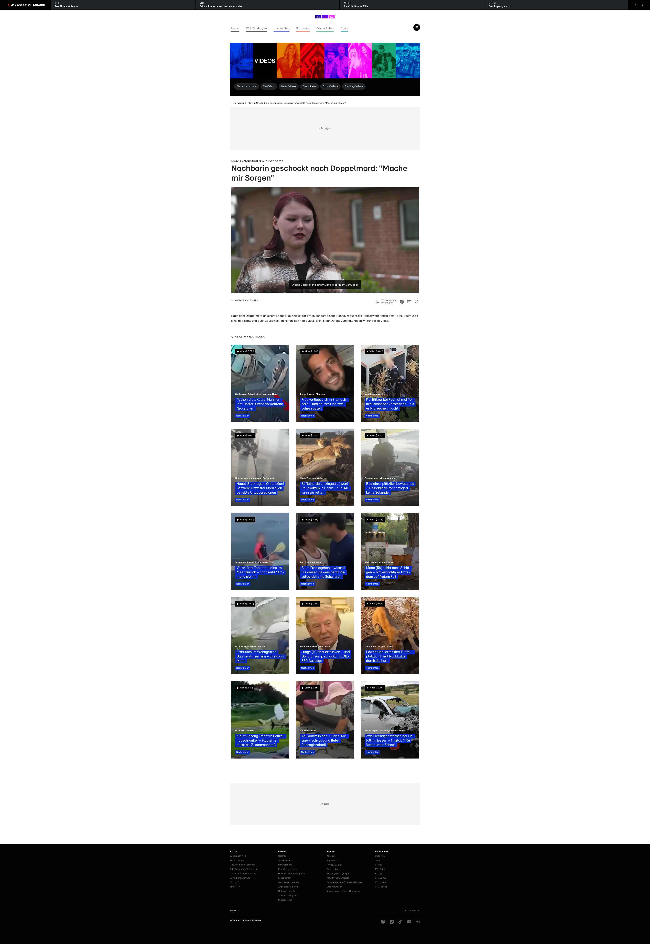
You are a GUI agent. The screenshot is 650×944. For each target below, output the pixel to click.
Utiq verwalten (334, 887)
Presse (378, 865)
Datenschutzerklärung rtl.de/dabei (344, 882)
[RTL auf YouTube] (409, 922)
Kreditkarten (284, 878)
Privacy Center (334, 865)
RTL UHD (234, 882)
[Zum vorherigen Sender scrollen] (635, 5)
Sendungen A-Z (238, 856)
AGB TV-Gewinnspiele (338, 878)
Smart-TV (235, 887)
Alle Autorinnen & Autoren (243, 869)
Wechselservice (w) (288, 882)
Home (233, 911)
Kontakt (331, 856)
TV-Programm (237, 860)
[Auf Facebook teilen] (402, 302)
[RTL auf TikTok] (400, 922)
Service (331, 852)
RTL (232, 103)
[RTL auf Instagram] (392, 922)
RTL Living (380, 882)
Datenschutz (333, 869)
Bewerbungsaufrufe (240, 878)
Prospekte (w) (285, 900)
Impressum (332, 860)
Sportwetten (284, 860)
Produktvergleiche (287, 869)
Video (241, 103)
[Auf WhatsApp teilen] (417, 302)
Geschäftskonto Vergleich (291, 874)
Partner (282, 852)
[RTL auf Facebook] (383, 922)
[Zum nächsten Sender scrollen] (642, 5)
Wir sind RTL (381, 852)
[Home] (325, 16)
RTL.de (233, 852)
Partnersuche (285, 865)
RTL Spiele (380, 869)
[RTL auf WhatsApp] (418, 922)
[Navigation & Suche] (416, 27)
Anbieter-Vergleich (288, 896)
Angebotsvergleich (288, 887)
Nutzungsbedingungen (338, 874)
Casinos (282, 856)
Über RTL (380, 856)
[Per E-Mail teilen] (409, 302)
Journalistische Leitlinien (243, 874)
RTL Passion (381, 887)
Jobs (377, 860)
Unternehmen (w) (287, 891)
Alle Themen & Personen (242, 865)
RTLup (378, 874)
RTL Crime (380, 878)
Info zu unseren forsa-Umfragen (343, 891)
